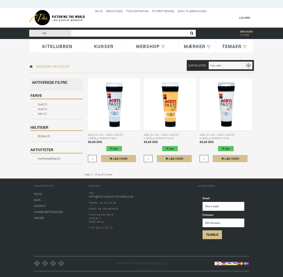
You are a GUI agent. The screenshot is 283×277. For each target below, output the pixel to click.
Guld (42, 104)
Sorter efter (197, 65)
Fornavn (208, 214)
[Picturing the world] (57, 17)
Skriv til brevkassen (192, 11)
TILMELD (212, 234)
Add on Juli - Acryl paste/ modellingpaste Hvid (217, 136)
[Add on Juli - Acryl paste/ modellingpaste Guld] (170, 104)
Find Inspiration (137, 11)
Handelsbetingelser (48, 212)
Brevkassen (114, 11)
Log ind (244, 17)
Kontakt (40, 206)
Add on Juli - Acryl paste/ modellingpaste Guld (161, 136)
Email (206, 198)
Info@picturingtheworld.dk (111, 196)
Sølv (42, 113)
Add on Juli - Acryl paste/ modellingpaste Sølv (105, 136)
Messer (39, 218)
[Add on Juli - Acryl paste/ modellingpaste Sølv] (114, 104)
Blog (37, 200)
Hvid (42, 109)
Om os (99, 11)
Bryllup (44, 136)
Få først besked (163, 11)
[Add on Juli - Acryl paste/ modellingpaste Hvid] (226, 104)
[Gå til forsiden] (31, 66)
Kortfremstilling (49, 158)
